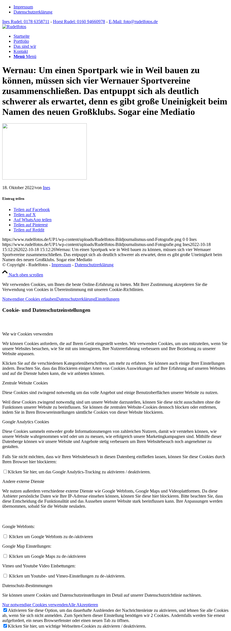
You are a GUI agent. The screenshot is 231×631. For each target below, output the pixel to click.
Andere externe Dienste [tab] (23, 481)
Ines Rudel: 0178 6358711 (25, 21)
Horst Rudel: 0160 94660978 (79, 21)
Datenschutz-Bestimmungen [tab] (27, 585)
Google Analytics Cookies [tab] (25, 421)
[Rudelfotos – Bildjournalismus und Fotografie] (14, 26)
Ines (46, 187)
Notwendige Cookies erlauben (29, 299)
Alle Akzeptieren (83, 604)
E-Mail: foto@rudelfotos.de (133, 21)
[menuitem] (121, 7)
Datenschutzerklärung (33, 12)
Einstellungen (107, 299)
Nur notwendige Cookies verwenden (35, 604)
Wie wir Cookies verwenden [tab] (27, 334)
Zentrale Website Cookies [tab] (25, 383)
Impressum (23, 7)
